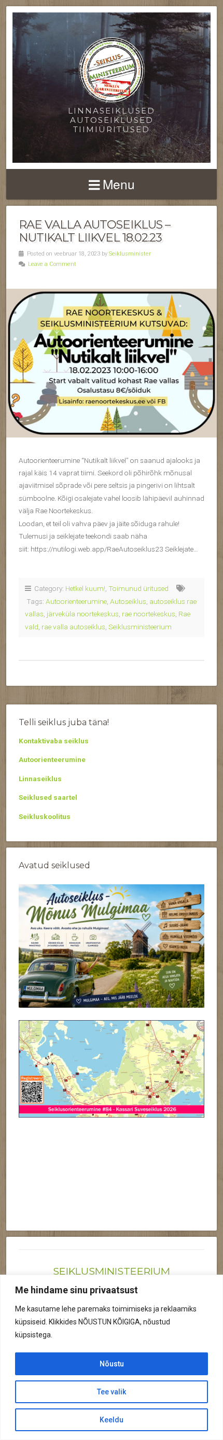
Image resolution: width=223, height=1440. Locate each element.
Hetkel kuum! (85, 588)
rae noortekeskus (148, 614)
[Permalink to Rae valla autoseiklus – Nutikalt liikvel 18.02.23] (111, 363)
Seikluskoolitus (45, 816)
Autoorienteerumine (76, 601)
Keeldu (111, 1420)
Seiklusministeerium (140, 627)
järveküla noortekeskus (83, 614)
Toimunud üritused (138, 588)
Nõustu (112, 1364)
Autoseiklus (128, 601)
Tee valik (111, 1392)
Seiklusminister (130, 253)
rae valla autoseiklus (73, 627)
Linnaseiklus (40, 778)
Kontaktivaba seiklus (54, 741)
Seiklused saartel (48, 797)
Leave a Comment (52, 264)
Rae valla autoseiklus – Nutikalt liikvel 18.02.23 (94, 231)
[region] (111, 1357)
